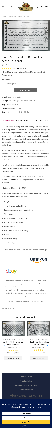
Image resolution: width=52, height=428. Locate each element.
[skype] (27, 112)
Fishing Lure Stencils (15, 16)
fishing (9, 104)
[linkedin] (22, 112)
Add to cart (26, 90)
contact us (11, 179)
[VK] (13, 112)
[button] (47, 344)
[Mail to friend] (19, 112)
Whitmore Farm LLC (13, 348)
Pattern (26, 16)
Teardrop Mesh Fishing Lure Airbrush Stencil (13, 343)
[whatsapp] (25, 112)
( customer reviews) (20, 68)
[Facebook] (11, 112)
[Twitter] (8, 112)
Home (4, 16)
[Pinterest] (16, 112)
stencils (15, 104)
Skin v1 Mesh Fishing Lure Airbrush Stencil (39, 343)
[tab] (8, 121)
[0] (45, 7)
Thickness (6, 80)
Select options (13, 358)
